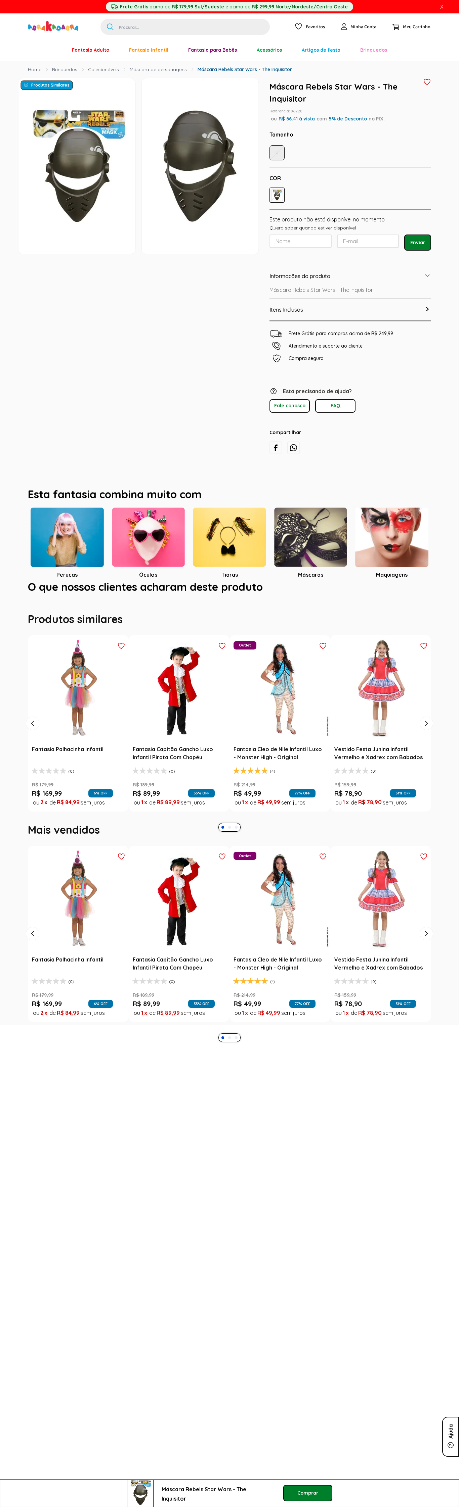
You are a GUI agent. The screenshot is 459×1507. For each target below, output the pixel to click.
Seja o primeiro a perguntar (229, 731)
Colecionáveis (103, 69)
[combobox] (185, 27)
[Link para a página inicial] (34, 69)
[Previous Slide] (32, 886)
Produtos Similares (50, 85)
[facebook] (275, 447)
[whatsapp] (293, 447)
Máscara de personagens (158, 69)
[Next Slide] (426, 886)
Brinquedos (64, 69)
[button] (277, 195)
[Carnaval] (52, 50)
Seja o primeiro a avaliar (230, 656)
